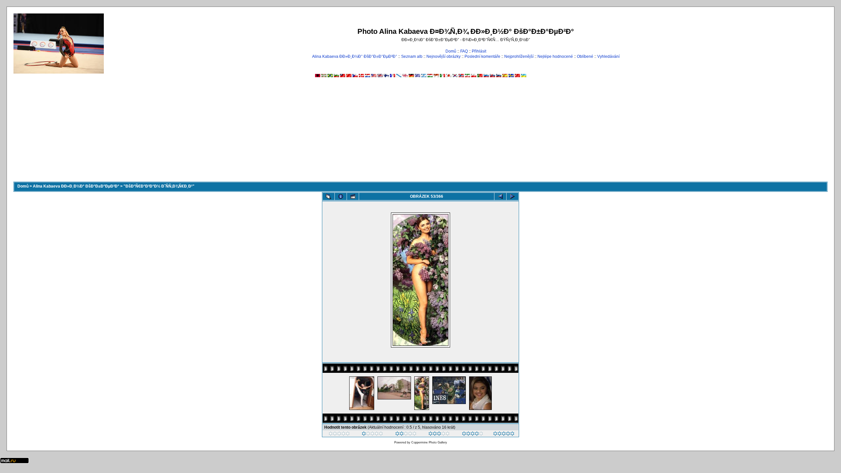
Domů (450, 51)
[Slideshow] (353, 196)
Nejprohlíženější (519, 56)
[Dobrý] (439, 434)
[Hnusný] (339, 434)
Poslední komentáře (482, 56)
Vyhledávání (608, 56)
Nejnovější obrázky (443, 56)
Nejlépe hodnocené (555, 56)
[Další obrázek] (512, 196)
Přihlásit (479, 51)
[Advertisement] (420, 132)
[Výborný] (472, 434)
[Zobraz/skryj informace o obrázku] (341, 196)
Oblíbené (585, 56)
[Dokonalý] (503, 434)
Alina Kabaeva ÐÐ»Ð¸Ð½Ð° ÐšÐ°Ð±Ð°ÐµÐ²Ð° (354, 56)
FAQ (464, 51)
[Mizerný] (372, 434)
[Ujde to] (406, 434)
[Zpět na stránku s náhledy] (328, 196)
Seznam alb (411, 56)
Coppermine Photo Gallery (429, 442)
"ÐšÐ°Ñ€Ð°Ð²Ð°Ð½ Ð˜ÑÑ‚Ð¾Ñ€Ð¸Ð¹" (159, 186)
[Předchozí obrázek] (500, 196)
